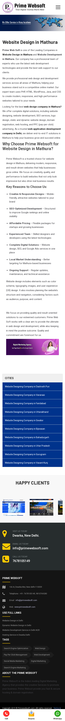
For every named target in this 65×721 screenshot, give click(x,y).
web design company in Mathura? (43, 106)
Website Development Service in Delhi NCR (21, 630)
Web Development (42, 655)
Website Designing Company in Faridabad (25, 403)
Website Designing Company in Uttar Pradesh (27, 446)
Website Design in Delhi (12, 621)
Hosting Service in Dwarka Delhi (16, 635)
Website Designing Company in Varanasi (25, 395)
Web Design (40, 648)
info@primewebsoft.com (26, 600)
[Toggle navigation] (58, 7)
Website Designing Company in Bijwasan (25, 429)
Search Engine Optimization (16, 648)
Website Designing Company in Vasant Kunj (26, 463)
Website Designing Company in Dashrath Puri (27, 386)
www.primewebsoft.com (25, 607)
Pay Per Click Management (15, 655)
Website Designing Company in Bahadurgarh (27, 437)
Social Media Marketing (14, 661)
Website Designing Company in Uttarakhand (26, 412)
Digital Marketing (38, 661)
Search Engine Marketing (15, 668)
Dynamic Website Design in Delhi (16, 625)
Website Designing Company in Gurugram (25, 454)
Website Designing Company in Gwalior (24, 420)
